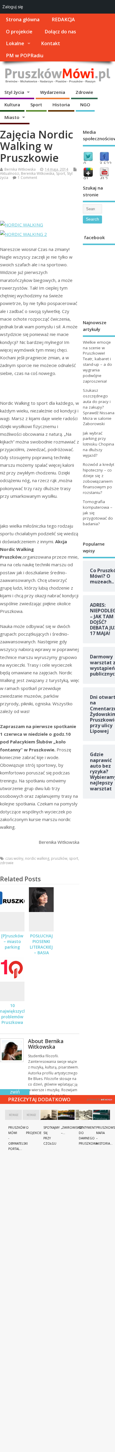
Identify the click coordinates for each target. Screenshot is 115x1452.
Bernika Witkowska (20, 169)
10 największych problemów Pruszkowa (13, 1014)
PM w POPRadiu (24, 55)
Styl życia (14, 92)
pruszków (59, 858)
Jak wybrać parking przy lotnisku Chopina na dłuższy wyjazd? (98, 444)
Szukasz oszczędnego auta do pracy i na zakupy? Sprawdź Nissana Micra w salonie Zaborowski (98, 407)
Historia (61, 104)
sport (73, 858)
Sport (36, 104)
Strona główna (23, 19)
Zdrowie (84, 92)
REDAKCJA (63, 19)
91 (86, 179)
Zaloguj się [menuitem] (12, 6)
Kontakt (50, 43)
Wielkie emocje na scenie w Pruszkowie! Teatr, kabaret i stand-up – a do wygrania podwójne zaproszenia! (97, 362)
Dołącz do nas (60, 31)
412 (104, 179)
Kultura (12, 104)
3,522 (105, 163)
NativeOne (99, 1098)
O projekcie (19, 31)
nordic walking (37, 858)
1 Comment (27, 177)
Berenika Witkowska (37, 173)
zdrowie (7, 862)
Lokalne (15, 43)
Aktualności (9, 173)
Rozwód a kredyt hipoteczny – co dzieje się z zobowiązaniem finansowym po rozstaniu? (98, 478)
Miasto (11, 117)
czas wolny (14, 858)
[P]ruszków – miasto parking (12, 941)
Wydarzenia (52, 92)
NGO (85, 104)
